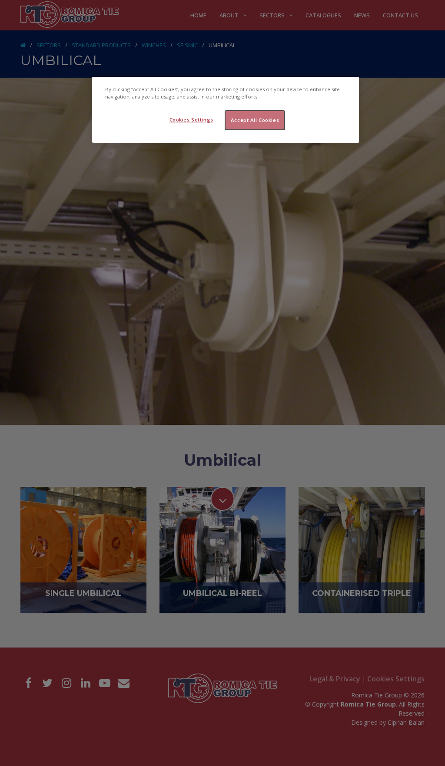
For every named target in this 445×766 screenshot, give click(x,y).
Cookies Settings (191, 119)
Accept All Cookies (255, 120)
